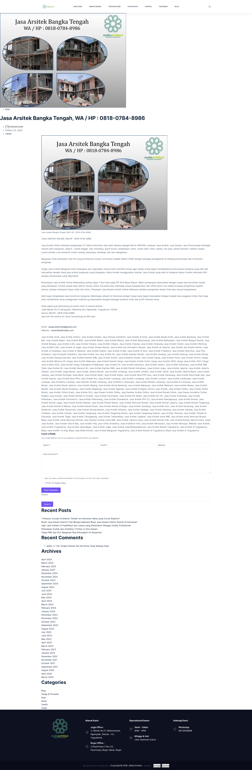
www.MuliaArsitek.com (62, 330)
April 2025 (46, 559)
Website (161, 445)
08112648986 (185, 730)
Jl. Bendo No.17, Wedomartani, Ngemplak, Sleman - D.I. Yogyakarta (105, 734)
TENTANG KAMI (114, 6)
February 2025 (48, 566)
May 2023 (46, 639)
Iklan (7, 109)
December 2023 (49, 614)
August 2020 (47, 670)
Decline (165, 765)
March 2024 (47, 604)
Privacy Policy (60, 483)
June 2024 (46, 594)
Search (44, 494)
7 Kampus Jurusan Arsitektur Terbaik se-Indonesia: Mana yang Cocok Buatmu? (80, 518)
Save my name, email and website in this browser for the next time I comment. (77, 478)
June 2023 (46, 635)
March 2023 (47, 646)
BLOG (177, 6)
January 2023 (48, 653)
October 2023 (48, 621)
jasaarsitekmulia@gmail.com (63, 327)
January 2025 (48, 569)
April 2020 (46, 673)
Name (46, 445)
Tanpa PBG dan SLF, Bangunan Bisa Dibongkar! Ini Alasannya (71, 532)
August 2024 (47, 587)
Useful (44, 704)
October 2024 (48, 580)
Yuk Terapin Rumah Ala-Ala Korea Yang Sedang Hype (82, 546)
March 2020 (47, 677)
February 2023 (48, 649)
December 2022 (49, 656)
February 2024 (48, 608)
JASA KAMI (77, 6)
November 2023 (49, 618)
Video (44, 708)
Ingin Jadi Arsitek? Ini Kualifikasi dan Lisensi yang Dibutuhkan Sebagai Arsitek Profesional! (86, 525)
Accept (157, 765)
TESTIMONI (163, 6)
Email (104, 445)
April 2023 (46, 642)
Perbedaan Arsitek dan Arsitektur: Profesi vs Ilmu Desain (69, 529)
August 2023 (47, 628)
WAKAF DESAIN (95, 6)
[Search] (210, 7)
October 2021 (48, 663)
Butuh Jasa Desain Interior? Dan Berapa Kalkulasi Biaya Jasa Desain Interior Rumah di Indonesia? (89, 522)
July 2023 (46, 632)
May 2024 (46, 597)
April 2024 (46, 601)
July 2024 (46, 590)
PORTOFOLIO (133, 6)
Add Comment (50, 454)
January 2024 (48, 611)
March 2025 (47, 563)
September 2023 (49, 625)
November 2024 (49, 576)
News (44, 701)
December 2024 (49, 573)
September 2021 (49, 666)
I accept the (55, 483)
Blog (43, 690)
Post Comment (51, 490)
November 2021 (49, 659)
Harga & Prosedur (50, 694)
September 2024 (49, 583)
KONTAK (148, 6)
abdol (49, 546)
